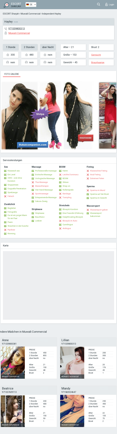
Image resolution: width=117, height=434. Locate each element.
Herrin (65, 171)
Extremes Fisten (97, 178)
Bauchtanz (39, 217)
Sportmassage (41, 193)
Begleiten (12, 208)
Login (111, 4)
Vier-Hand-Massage (44, 190)
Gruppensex (13, 185)
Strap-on (66, 186)
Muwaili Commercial (30, 13)
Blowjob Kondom (70, 209)
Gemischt (96, 54)
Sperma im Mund (97, 190)
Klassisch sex (14, 171)
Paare (10, 222)
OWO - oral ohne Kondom (15, 179)
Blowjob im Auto (70, 221)
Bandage (67, 193)
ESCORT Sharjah (11, 13)
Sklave (65, 182)
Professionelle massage (46, 171)
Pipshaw (11, 230)
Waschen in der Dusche (18, 226)
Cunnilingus (68, 224)
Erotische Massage (43, 174)
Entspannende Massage (46, 197)
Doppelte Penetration (17, 188)
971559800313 (16, 28)
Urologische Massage (45, 178)
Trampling (67, 197)
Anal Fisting (95, 174)
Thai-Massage (41, 182)
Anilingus (67, 228)
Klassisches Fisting (98, 171)
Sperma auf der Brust (99, 194)
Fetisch (11, 196)
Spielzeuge (13, 192)
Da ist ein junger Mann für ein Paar (17, 216)
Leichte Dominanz (70, 174)
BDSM (65, 178)
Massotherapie (41, 186)
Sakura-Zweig (41, 201)
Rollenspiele (68, 190)
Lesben (38, 221)
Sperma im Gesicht (98, 198)
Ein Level (11, 174)
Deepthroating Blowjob (73, 217)
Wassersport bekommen (96, 214)
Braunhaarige (97, 62)
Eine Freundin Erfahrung (73, 213)
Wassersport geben (99, 210)
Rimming (11, 233)
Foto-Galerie (11, 74)
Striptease (39, 213)
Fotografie (12, 212)
